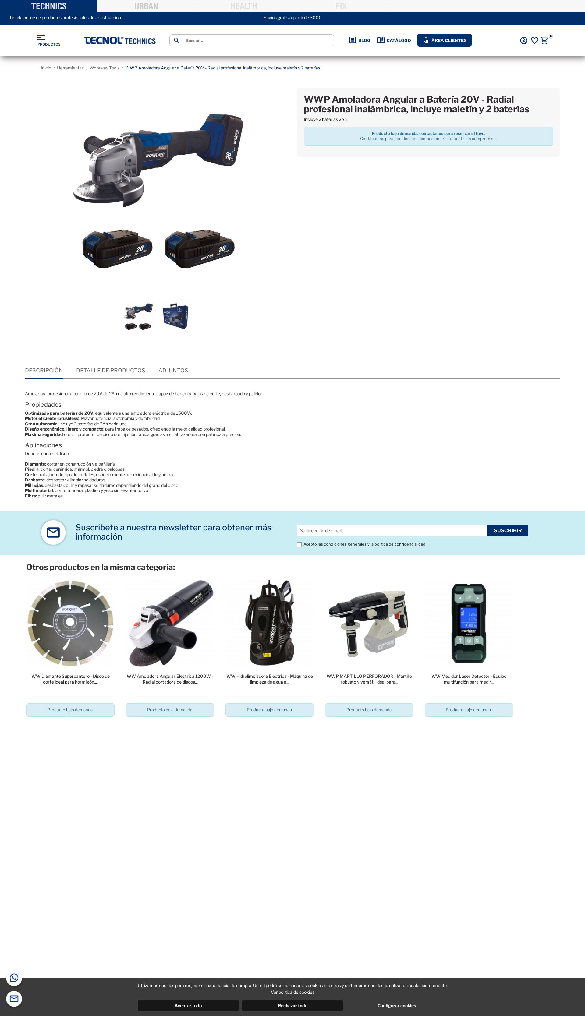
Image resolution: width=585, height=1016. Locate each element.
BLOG (364, 40)
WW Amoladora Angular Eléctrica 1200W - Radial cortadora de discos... (170, 678)
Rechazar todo (292, 1005)
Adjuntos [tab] (173, 370)
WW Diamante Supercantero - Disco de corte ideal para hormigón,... (70, 678)
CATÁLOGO (399, 40)
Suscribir (508, 530)
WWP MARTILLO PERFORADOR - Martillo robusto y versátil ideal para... (369, 678)
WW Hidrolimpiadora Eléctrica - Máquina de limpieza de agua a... (269, 678)
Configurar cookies (397, 1005)
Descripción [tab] (44, 370)
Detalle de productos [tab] (110, 370)
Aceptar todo (188, 1005)
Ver (70, 727)
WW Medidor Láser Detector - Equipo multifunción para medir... (468, 678)
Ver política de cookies (292, 992)
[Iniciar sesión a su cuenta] (523, 40)
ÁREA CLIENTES (448, 40)
